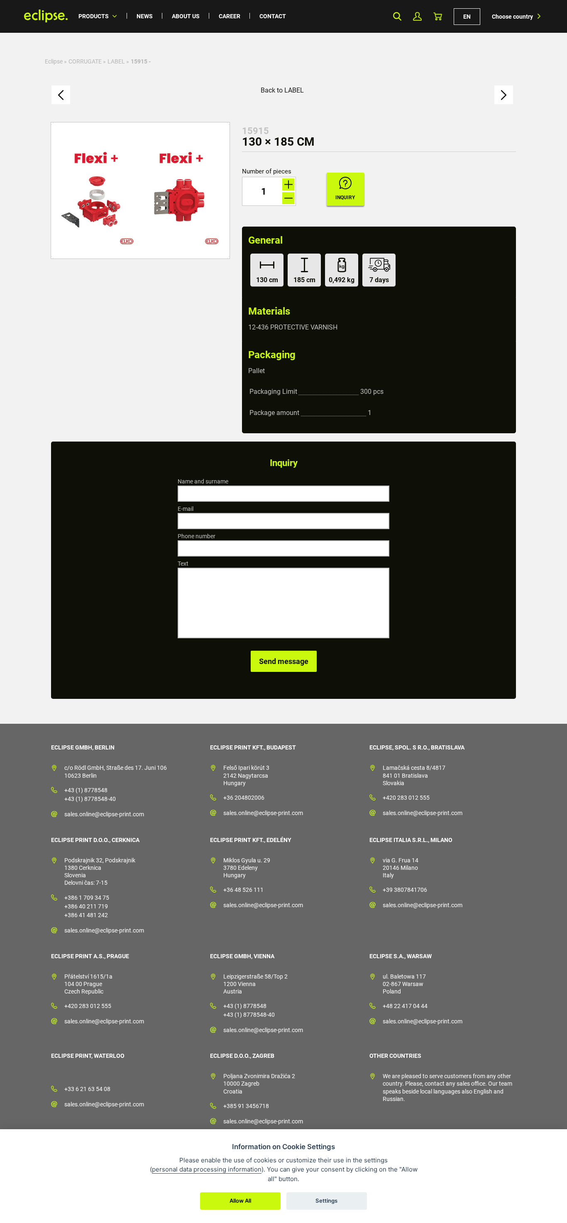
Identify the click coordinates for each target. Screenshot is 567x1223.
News (145, 16)
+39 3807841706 (405, 889)
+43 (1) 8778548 (86, 790)
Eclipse (54, 61)
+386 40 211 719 (86, 906)
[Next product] (503, 94)
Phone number (196, 536)
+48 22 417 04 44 (405, 1006)
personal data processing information (207, 1169)
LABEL (116, 61)
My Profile (417, 16)
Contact (272, 16)
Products (93, 16)
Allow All (240, 1200)
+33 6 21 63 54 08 (87, 1089)
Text (183, 563)
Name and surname (203, 481)
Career (229, 16)
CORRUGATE (85, 61)
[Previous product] (60, 94)
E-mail (185, 509)
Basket (437, 16)
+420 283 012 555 (406, 797)
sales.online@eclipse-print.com (104, 814)
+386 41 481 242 (86, 915)
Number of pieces (266, 171)
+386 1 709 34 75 (86, 897)
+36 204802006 (243, 797)
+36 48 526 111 (243, 889)
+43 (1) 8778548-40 (90, 799)
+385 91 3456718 (246, 1106)
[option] (140, 190)
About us (186, 16)
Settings (326, 1200)
